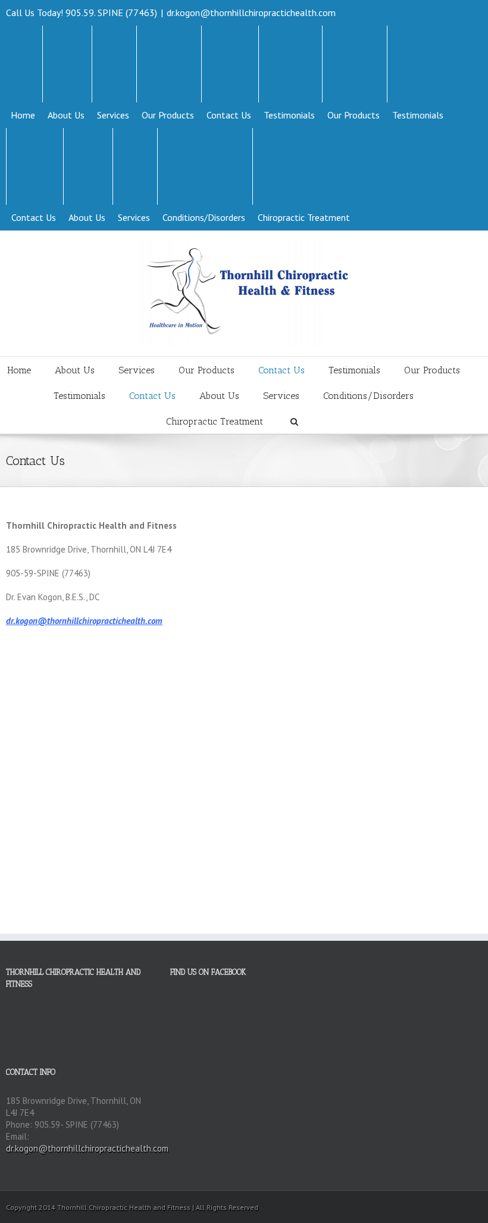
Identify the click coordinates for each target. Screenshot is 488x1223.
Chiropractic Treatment (304, 217)
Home (23, 115)
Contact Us (229, 115)
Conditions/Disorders (203, 217)
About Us (66, 115)
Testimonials (289, 115)
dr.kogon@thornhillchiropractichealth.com (251, 12)
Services (113, 115)
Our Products (168, 115)
